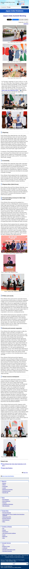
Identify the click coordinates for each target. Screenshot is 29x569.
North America (5, 531)
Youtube (24, 3)
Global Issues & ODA (6, 516)
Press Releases (5, 499)
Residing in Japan (6, 546)
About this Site (5, 492)
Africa (3, 538)
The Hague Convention (7, 551)
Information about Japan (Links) (8, 549)
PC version (19, 2)
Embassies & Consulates (7, 489)
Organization (5, 486)
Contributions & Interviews (7, 504)
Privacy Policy (17, 555)
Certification (4, 548)
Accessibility (10, 555)
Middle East (4, 536)
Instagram (22, 3)
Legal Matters (4, 555)
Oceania (4, 530)
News (3, 497)
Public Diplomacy (6, 520)
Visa (3, 544)
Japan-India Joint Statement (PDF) (10, 90)
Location (4, 488)
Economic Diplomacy (6, 518)
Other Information (5, 505)
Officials (4, 484)
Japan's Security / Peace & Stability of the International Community (13, 515)
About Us (4, 481)
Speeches (4, 502)
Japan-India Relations (7, 468)
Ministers (4, 483)
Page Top (25, 472)
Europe (3, 534)
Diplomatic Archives (6, 491)
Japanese (22, 1)
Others (3, 521)
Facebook (20, 3)
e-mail (22, 19)
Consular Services (6, 543)
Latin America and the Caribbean (9, 533)
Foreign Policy (5, 510)
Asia (3, 528)
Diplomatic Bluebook (6, 512)
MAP (14, 563)
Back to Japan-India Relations (8, 476)
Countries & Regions (7, 526)
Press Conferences (6, 501)
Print (27, 19)
